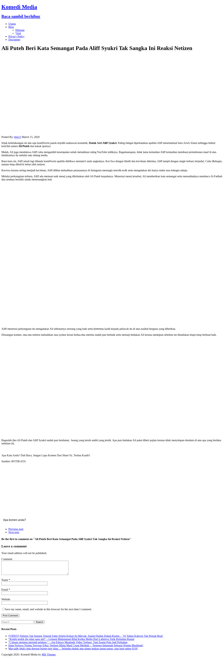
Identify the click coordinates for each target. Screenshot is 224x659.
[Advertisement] (112, 299)
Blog (11, 26)
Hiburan (19, 30)
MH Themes (49, 654)
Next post (13, 532)
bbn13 (17, 136)
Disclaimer (14, 39)
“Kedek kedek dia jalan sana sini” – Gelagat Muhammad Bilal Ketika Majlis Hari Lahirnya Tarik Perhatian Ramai (71, 639)
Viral (18, 33)
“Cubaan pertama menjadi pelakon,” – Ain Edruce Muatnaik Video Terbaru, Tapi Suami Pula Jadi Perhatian (67, 642)
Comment (6, 559)
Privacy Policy (16, 36)
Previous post (15, 529)
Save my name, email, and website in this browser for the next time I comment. (48, 609)
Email (5, 589)
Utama (12, 23)
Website (5, 599)
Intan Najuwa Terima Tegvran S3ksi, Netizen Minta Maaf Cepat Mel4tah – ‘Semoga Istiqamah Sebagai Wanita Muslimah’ (76, 645)
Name (5, 579)
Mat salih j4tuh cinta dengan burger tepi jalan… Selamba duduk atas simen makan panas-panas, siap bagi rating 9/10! (73, 648)
